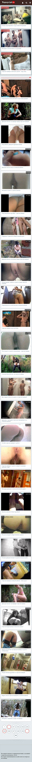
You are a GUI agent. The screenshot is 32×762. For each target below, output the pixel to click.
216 (9, 731)
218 (18, 731)
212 (18, 727)
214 (27, 727)
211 (14, 727)
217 (14, 731)
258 (16, 735)
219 (23, 731)
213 (23, 727)
